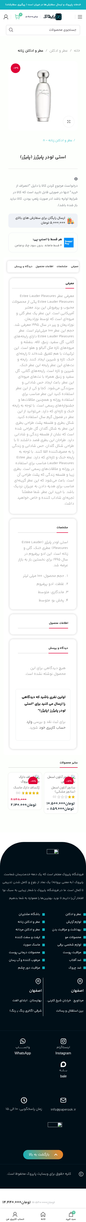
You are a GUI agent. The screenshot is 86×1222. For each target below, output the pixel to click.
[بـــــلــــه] (63, 1064)
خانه (77, 51)
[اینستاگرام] (63, 1041)
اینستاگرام (63, 1047)
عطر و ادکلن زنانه (30, 51)
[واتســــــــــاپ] (23, 1041)
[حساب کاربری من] (6, 17)
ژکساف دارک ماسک (26, 787)
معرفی (74, 266)
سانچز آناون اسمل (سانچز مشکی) (63, 789)
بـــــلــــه (63, 1070)
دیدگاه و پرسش (23, 266)
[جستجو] (11, 30)
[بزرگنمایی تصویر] (68, 121)
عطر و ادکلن (58, 51)
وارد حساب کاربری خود (45, 725)
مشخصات (62, 266)
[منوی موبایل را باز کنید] (80, 17)
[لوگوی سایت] (43, 16)
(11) (18, 793)
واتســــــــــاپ (23, 1047)
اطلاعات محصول (44, 266)
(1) (54, 797)
